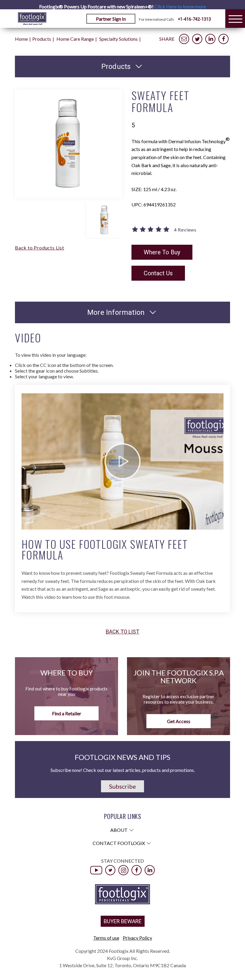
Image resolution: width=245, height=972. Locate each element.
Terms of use (106, 938)
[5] (151, 230)
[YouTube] (96, 870)
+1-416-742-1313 (194, 19)
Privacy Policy (137, 938)
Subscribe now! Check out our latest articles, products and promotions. (122, 770)
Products (41, 39)
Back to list (122, 631)
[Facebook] (136, 870)
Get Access (178, 721)
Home (21, 39)
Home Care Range (75, 39)
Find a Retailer (66, 713)
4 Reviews (185, 229)
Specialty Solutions (118, 39)
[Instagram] (123, 870)
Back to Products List (39, 247)
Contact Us (158, 273)
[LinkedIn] (150, 870)
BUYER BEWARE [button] (123, 921)
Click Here (180, 6)
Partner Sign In (111, 19)
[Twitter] (110, 870)
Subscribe (122, 786)
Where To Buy (162, 252)
